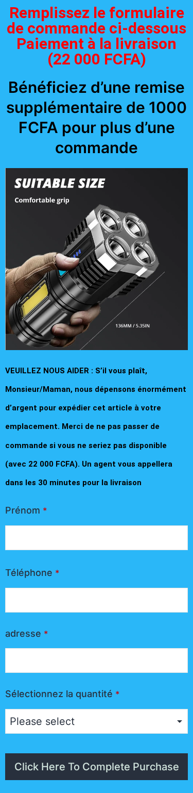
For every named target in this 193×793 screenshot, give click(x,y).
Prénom (26, 510)
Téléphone (32, 572)
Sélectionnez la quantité (62, 693)
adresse (26, 633)
